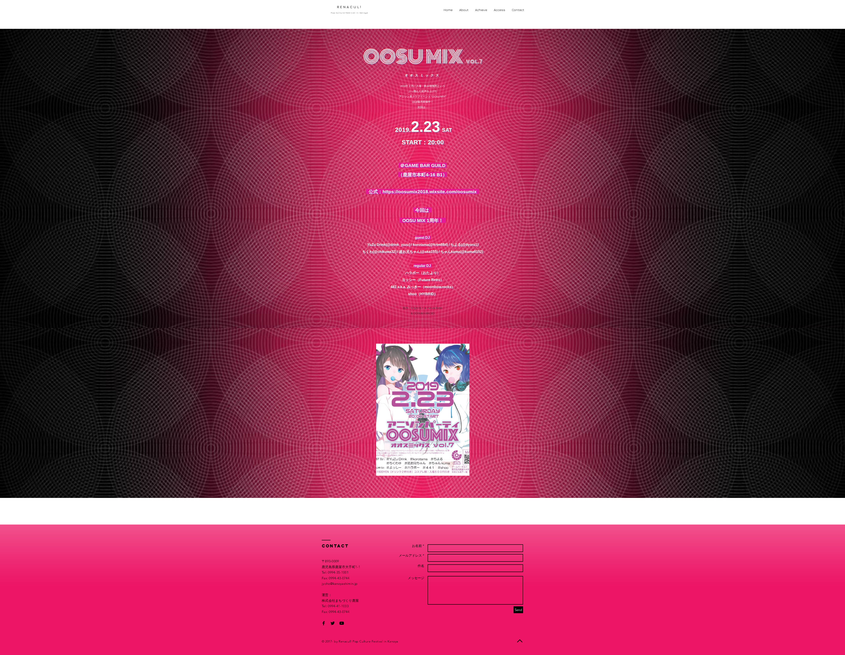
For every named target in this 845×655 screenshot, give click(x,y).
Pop (355, 641)
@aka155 (429, 251)
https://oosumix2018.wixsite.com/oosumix (430, 191)
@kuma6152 (471, 251)
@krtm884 (438, 244)
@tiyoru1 (469, 244)
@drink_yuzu (398, 244)
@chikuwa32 (384, 251)
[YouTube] (341, 623)
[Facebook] (323, 623)
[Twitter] (332, 623)
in (385, 641)
